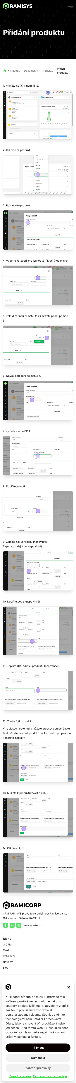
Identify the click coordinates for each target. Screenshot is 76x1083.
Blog (5, 967)
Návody (15, 70)
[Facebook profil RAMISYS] (5, 925)
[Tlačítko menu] (70, 6)
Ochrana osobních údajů (50, 1076)
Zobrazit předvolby (38, 1068)
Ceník (6, 950)
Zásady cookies (20, 1076)
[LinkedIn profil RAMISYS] (12, 925)
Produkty (47, 70)
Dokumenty (31, 70)
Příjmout (38, 1047)
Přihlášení (9, 955)
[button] (68, 987)
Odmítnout (38, 1058)
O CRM (7, 944)
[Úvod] (17, 6)
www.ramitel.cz (32, 925)
